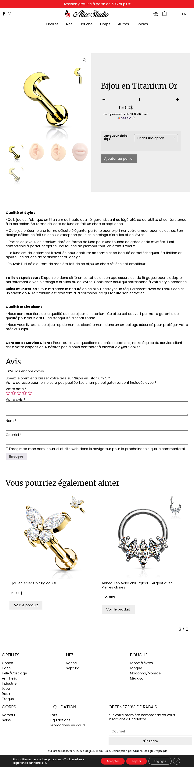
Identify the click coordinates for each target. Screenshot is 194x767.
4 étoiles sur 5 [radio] (24, 393)
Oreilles (52, 24)
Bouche (86, 24)
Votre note (16, 389)
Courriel (14, 435)
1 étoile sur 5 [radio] (8, 393)
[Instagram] (9, 14)
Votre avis (15, 399)
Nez (69, 24)
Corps (105, 24)
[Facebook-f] (3, 14)
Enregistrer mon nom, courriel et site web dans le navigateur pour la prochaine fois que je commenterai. (97, 449)
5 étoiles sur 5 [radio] (30, 393)
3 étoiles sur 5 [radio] (19, 393)
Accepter (113, 761)
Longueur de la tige (116, 137)
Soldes (142, 24)
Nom (11, 420)
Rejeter (136, 761)
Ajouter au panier (119, 158)
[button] (84, 60)
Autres (123, 24)
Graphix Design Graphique (150, 751)
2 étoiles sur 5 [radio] (13, 393)
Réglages (160, 761)
